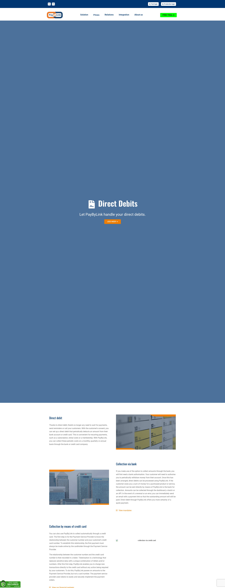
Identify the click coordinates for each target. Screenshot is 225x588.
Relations (109, 15)
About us (138, 15)
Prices (96, 15)
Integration (124, 15)
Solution (84, 15)
